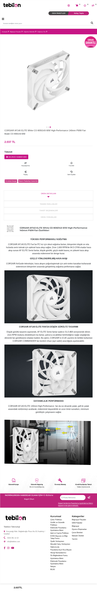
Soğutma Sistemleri (29, 31)
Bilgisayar (75, 526)
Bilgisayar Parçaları (15, 31)
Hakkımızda (54, 547)
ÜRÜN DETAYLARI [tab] (48, 193)
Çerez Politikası (56, 520)
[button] (69, 5)
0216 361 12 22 (13, 538)
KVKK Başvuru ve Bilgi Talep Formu (58, 537)
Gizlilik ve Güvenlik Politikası (57, 523)
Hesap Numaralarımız (58, 553)
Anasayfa (4, 31)
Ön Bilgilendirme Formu (59, 555)
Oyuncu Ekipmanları (79, 529)
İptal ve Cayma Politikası (59, 533)
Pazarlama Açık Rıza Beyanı (61, 550)
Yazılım (74, 539)
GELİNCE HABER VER (17, 157)
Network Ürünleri (78, 536)
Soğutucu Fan (41, 31)
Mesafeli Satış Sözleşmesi (60, 544)
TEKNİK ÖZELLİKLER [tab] (48, 204)
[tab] (46, 127)
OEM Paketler (77, 523)
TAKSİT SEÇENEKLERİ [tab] (48, 210)
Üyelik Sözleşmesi (57, 541)
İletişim (53, 566)
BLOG (52, 569)
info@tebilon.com (13, 541)
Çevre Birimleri (77, 533)
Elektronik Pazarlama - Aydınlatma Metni (58, 529)
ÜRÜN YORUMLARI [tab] (48, 217)
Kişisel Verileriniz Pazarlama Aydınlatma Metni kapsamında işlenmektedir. (75, 504)
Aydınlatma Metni (56, 558)
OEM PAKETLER (58, 13)
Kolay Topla (79, 13)
